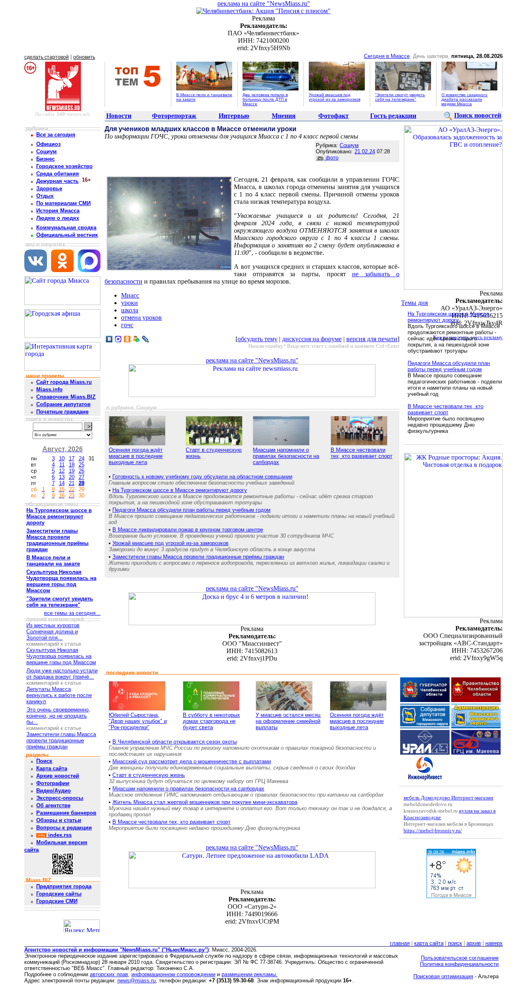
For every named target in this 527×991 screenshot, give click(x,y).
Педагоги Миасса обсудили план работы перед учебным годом (191, 510)
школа (129, 310)
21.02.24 (364, 151)
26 (81, 471)
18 (72, 465)
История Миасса (57, 211)
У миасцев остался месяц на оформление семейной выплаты (288, 721)
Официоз (48, 144)
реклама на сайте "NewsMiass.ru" (263, 3)
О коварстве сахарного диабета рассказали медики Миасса (464, 99)
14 (62, 483)
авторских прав (109, 974)
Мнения (284, 115)
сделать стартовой (46, 57)
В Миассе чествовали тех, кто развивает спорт (361, 453)
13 (62, 477)
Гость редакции (393, 115)
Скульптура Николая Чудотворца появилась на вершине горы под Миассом (61, 656)
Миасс (130, 295)
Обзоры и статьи (58, 820)
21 (72, 483)
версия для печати (371, 338)
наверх (494, 943)
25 (81, 465)
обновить (84, 57)
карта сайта (428, 943)
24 (81, 458)
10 (62, 458)
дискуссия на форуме (312, 338)
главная (400, 943)
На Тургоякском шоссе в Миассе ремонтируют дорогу (179, 490)
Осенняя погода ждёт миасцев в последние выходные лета (136, 456)
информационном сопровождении (173, 974)
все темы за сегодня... (72, 613)
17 (72, 458)
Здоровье (49, 188)
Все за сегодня (55, 135)
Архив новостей (57, 776)
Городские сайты (59, 894)
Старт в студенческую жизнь (148, 775)
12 (62, 471)
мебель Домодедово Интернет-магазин (448, 798)
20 (72, 477)
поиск (455, 943)
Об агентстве (53, 805)
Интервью (234, 115)
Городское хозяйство (64, 166)
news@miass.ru (136, 980)
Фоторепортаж (174, 115)
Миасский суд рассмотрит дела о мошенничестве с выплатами (191, 761)
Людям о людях (57, 218)
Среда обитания (57, 174)
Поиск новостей (477, 115)
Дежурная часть (57, 181)
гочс (127, 324)
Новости (118, 115)
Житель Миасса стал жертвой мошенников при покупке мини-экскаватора (204, 802)
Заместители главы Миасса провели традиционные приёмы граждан (61, 740)
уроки (129, 302)
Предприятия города (63, 886)
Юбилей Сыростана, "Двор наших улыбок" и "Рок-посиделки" (138, 721)
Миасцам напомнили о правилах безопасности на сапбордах (286, 456)
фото (331, 158)
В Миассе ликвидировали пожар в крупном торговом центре (187, 530)
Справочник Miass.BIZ (66, 397)
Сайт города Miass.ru (64, 382)
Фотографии (52, 783)
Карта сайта (51, 768)
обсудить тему (257, 338)
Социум (46, 151)
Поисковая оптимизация (443, 976)
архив (473, 943)
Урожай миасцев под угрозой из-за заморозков (334, 97)
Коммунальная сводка (66, 227)
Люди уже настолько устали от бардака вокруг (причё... (62, 674)
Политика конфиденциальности (459, 964)
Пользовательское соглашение (460, 958)
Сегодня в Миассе (387, 56)
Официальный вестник (67, 235)
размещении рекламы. (249, 974)
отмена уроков (141, 317)
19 (72, 471)
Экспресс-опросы (59, 798)
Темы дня (414, 302)
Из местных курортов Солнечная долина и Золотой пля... (52, 631)
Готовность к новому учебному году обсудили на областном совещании (202, 477)
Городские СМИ (56, 901)
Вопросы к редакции (64, 828)
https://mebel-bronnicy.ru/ (432, 830)
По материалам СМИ (63, 203)
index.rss (59, 835)
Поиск (44, 761)
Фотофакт (333, 115)
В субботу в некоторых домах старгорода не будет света (211, 721)
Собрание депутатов (63, 404)
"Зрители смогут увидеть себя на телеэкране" (400, 97)
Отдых (45, 196)
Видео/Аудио (53, 791)
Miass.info (49, 389)
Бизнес (45, 159)
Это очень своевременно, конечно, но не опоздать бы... (58, 716)
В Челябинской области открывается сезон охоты (174, 742)
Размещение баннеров (66, 813)
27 (81, 477)
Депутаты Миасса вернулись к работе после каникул (59, 695)
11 (62, 465)
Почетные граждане (62, 412)
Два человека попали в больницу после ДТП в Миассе (265, 99)
